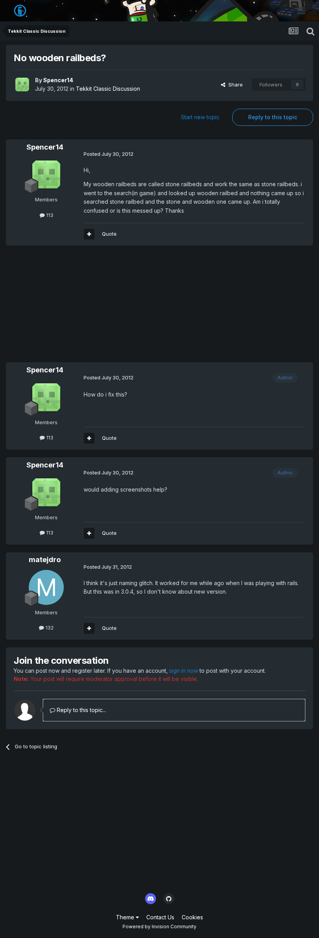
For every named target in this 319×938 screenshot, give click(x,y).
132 (49, 627)
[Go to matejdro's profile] (46, 587)
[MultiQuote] (89, 234)
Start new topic (200, 117)
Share (234, 84)
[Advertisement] (97, 307)
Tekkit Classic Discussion (108, 88)
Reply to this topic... (80, 710)
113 (49, 215)
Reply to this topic (272, 117)
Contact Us (160, 917)
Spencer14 (58, 80)
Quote (109, 234)
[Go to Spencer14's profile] (22, 84)
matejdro (45, 559)
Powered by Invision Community (159, 926)
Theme (126, 917)
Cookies (192, 917)
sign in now (183, 670)
